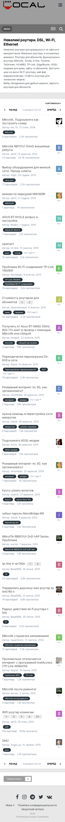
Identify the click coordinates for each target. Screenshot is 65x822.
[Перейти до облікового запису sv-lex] (59, 121)
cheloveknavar (19, 307)
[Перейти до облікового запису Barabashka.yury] (59, 148)
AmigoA (15, 337)
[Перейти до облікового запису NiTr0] (59, 219)
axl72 (13, 721)
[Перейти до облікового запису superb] (59, 492)
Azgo (13, 175)
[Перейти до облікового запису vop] (59, 637)
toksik (14, 421)
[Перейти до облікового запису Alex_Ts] (59, 195)
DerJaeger (16, 274)
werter (14, 544)
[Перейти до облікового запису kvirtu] (59, 589)
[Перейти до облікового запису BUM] (59, 660)
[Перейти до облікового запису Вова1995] (59, 565)
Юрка (14, 364)
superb (15, 494)
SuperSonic (17, 640)
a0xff (13, 154)
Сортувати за (52, 103)
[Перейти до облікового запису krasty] (59, 268)
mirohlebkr (16, 394)
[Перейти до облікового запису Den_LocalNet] (59, 742)
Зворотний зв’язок (32, 809)
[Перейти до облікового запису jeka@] (59, 299)
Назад (13, 109)
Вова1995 (16, 569)
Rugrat (14, 670)
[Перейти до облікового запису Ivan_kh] (59, 515)
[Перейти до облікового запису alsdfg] (59, 169)
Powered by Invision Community (32, 816)
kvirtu (14, 444)
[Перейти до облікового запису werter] (59, 538)
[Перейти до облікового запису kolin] (59, 358)
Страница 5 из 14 (32, 109)
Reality (14, 224)
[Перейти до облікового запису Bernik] (59, 415)
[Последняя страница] (60, 110)
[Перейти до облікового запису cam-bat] (59, 389)
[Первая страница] (4, 110)
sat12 (14, 198)
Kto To (14, 127)
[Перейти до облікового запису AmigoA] (59, 328)
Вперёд (51, 109)
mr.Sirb (14, 248)
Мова (9, 805)
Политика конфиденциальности (37, 805)
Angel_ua (16, 744)
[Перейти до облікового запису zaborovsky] (59, 442)
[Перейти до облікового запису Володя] (59, 714)
